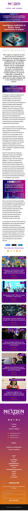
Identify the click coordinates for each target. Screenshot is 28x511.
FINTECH (13, 461)
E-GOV (14, 467)
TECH (23, 282)
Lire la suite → (14, 275)
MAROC (14, 456)
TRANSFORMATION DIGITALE (17, 379)
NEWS (13, 8)
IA (24, 50)
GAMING (22, 329)
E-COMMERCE (13, 477)
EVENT (14, 475)
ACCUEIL (8, 8)
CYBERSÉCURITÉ (13, 465)
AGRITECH (21, 257)
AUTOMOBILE (13, 459)
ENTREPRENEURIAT (14, 463)
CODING (14, 473)
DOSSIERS (19, 8)
